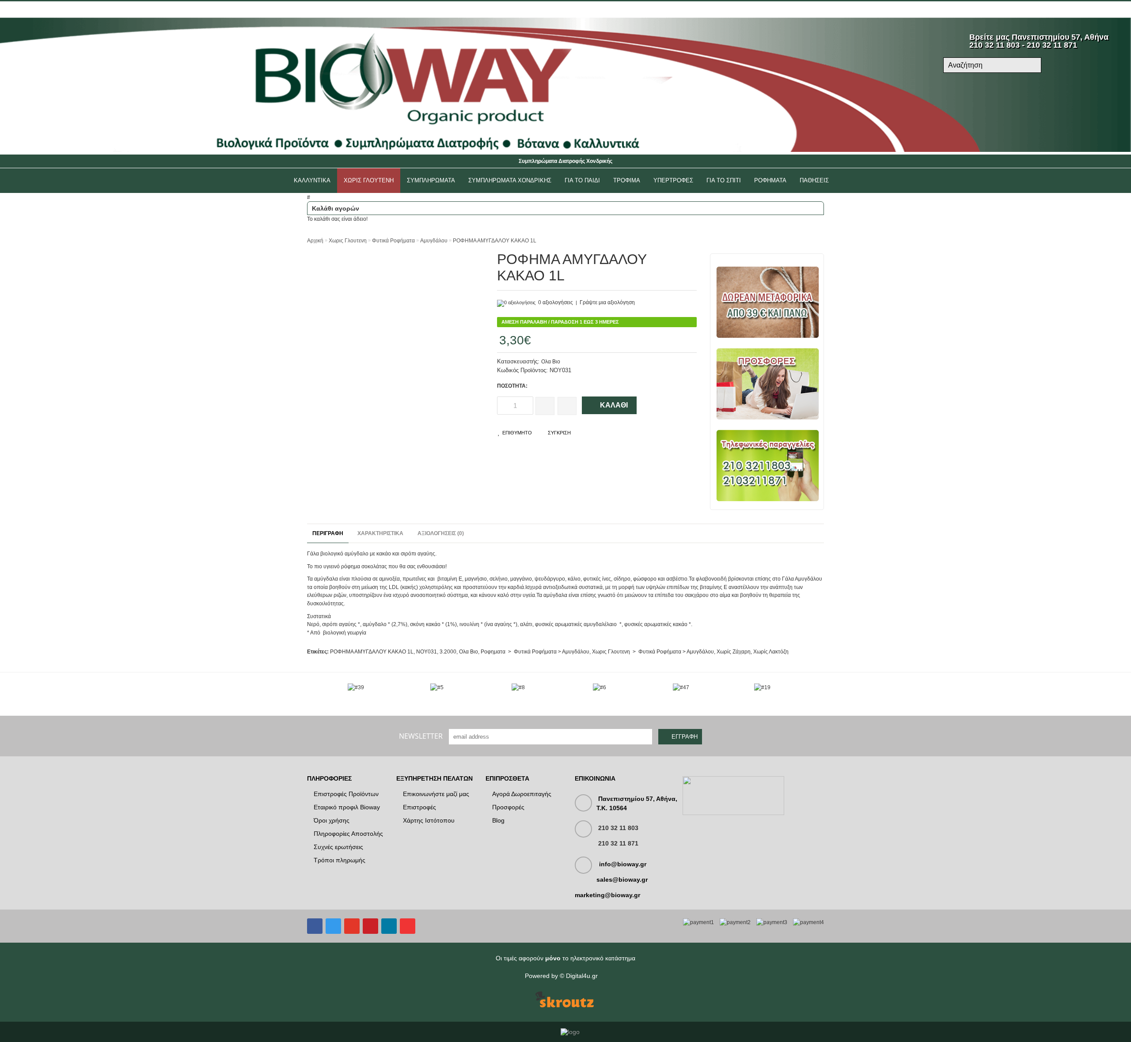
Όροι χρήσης (331, 820)
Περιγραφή (327, 533)
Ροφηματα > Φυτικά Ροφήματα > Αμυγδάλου (535, 652)
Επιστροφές (419, 807)
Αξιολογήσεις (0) (440, 533)
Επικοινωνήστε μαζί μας (436, 793)
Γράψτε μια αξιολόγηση (607, 302)
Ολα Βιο (550, 362)
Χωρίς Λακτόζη (771, 652)
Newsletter (421, 736)
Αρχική (315, 241)
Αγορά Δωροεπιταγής (521, 793)
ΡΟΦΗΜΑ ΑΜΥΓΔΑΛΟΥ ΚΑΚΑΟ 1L (494, 241)
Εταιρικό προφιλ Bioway (347, 807)
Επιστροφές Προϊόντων (346, 793)
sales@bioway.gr (622, 879)
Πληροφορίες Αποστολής (348, 833)
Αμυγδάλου (434, 241)
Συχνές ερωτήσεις (338, 846)
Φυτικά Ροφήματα (393, 241)
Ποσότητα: (512, 386)
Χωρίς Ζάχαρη (734, 652)
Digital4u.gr (582, 975)
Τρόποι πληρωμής (339, 860)
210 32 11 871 (618, 843)
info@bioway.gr (622, 864)
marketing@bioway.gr (607, 895)
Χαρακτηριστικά (380, 533)
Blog (498, 820)
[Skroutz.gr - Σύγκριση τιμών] (564, 1000)
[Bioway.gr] (565, 150)
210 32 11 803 (618, 827)
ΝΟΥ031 (426, 652)
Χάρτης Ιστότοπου (429, 820)
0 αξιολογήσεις (555, 302)
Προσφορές (508, 807)
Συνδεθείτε (322, 9)
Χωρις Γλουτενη (348, 241)
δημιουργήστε (367, 9)
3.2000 (448, 652)
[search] (1030, 65)
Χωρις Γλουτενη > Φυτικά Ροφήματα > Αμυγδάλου (653, 652)
